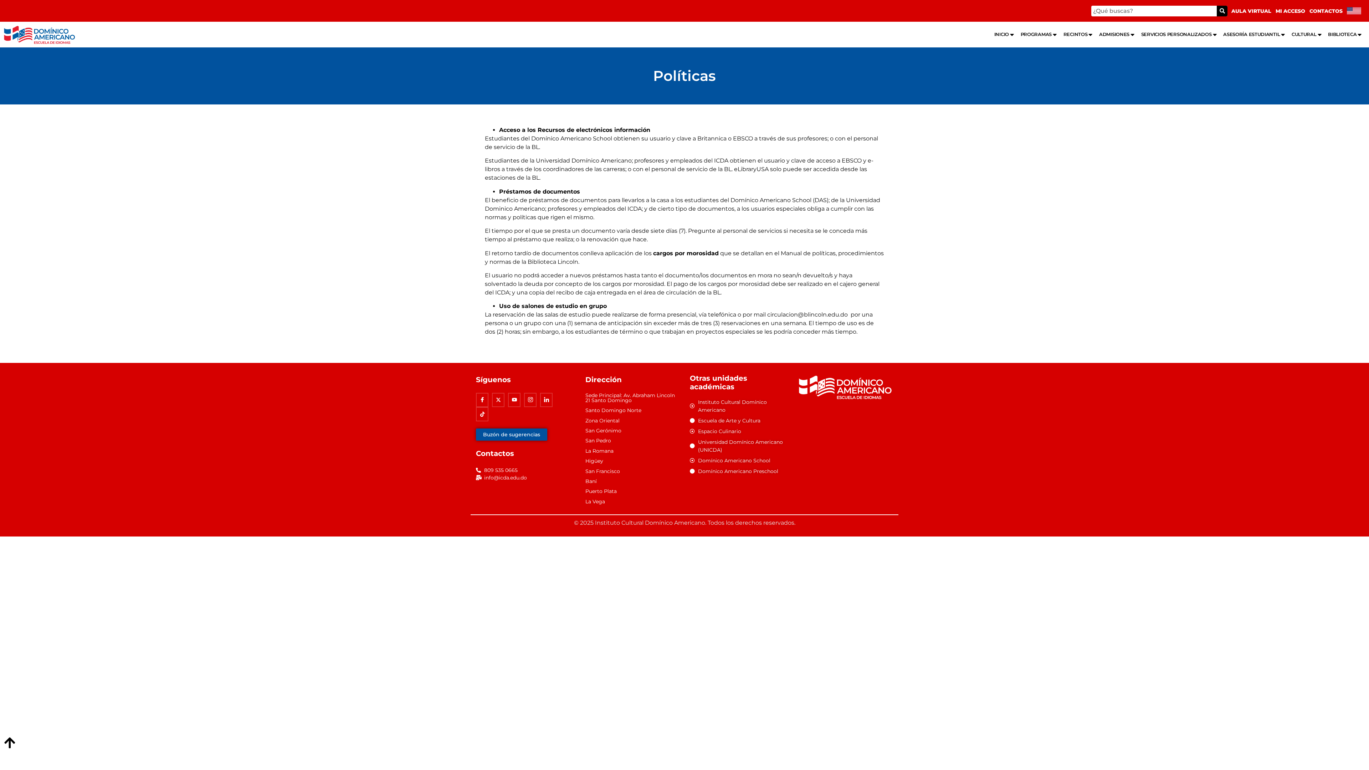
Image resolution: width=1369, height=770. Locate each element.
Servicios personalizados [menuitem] (1176, 34)
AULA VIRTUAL (1251, 11)
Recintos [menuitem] (1075, 34)
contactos (1326, 11)
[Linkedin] (546, 400)
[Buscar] (1222, 11)
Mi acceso (1290, 11)
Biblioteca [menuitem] (1342, 34)
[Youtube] (514, 400)
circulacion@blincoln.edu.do (807, 314)
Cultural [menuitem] (1304, 34)
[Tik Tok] (482, 414)
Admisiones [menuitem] (1114, 34)
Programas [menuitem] (1036, 34)
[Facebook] (482, 400)
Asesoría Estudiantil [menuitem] (1251, 34)
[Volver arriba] (10, 743)
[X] (498, 400)
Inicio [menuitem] (1001, 34)
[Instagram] (530, 400)
